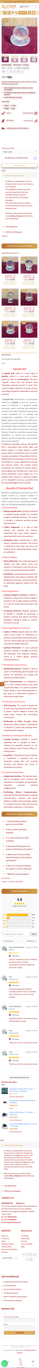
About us (5, 1236)
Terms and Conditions (9, 1249)
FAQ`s (4, 1241)
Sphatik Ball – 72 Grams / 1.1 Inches (29, 277)
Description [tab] (6, 355)
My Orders (25, 1236)
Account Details (27, 1244)
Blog (22, 1247)
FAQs (26, 1347)
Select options (10, 283)
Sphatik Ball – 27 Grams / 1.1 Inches (29, 341)
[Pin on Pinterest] (18, 72)
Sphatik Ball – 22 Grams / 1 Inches (10, 277)
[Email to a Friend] (15, 72)
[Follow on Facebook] (23, 1254)
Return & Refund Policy (28, 1345)
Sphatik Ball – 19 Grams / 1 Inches (10, 341)
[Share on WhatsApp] (3, 72)
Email (5, 1324)
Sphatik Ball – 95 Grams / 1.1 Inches (10, 309)
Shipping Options (8, 1244)
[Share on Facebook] (7, 72)
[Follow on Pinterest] (31, 1259)
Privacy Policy (7, 1247)
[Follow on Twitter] (31, 1254)
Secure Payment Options (13, 1289)
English (26, 7)
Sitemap (4, 1252)
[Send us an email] (35, 1254)
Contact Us (14, 1345)
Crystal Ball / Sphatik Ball (21, 68)
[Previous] (5, 35)
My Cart (24, 1241)
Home (3, 68)
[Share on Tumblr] (22, 72)
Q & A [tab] (3, 363)
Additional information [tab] (11, 359)
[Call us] (27, 1259)
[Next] (34, 35)
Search (34, 934)
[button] (4, 12)
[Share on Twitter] (11, 72)
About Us (5, 1345)
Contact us (5, 1238)
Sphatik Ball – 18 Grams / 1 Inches (29, 309)
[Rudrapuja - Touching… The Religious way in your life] (10, 6)
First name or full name (11, 1317)
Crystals (9, 68)
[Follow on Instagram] (27, 1254)
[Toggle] (4, 175)
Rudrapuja (15, 956)
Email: (11, 1222)
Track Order (25, 1238)
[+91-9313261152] (16, 12)
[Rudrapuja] (13, 12)
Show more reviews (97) (19, 1077)
